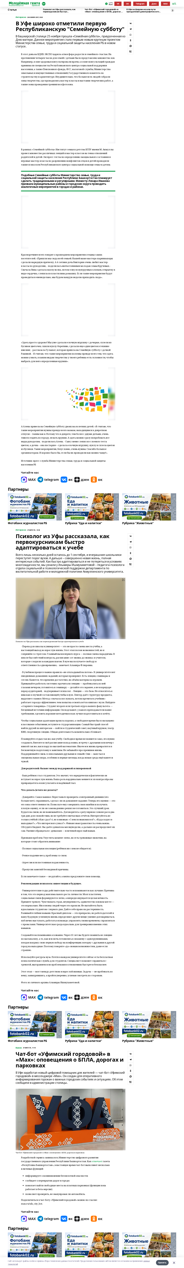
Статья (12, 9)
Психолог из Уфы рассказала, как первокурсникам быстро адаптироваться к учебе (59, 10)
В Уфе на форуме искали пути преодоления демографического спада (142, 10)
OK (127, 3)
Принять (162, 1262)
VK (118, 3)
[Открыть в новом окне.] (28, 480)
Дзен (154, 3)
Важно (19, 1048)
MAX (165, 3)
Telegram (140, 3)
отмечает (97, 1161)
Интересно (21, 17)
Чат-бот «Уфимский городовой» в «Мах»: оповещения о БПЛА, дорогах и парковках (103, 10)
